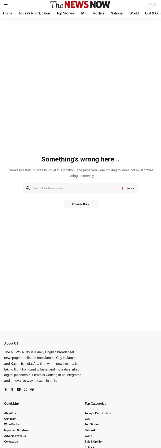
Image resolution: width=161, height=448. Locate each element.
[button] (7, 4)
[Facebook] (6, 390)
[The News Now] (80, 4)
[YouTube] (18, 390)
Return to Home (80, 204)
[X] (12, 390)
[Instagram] (25, 390)
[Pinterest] (32, 390)
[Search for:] (76, 188)
